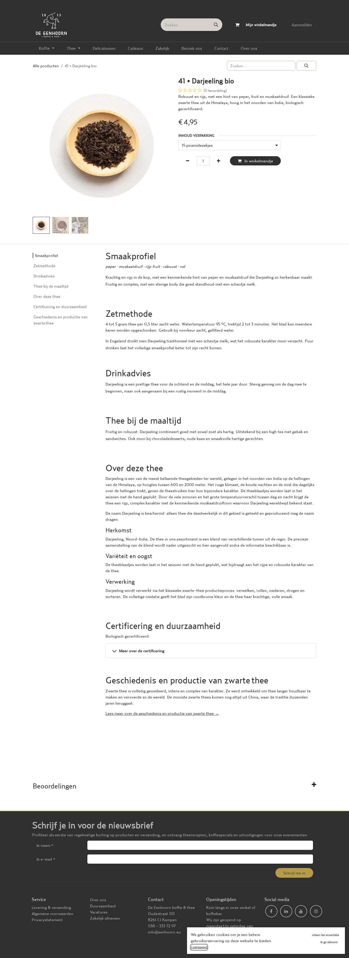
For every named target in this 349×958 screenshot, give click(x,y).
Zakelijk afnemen (105, 918)
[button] (39, 146)
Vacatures (98, 912)
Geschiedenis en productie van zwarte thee (60, 319)
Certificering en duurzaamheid (60, 306)
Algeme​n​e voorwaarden (52, 913)
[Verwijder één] (187, 160)
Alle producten (46, 65)
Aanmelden (302, 24)
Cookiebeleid (199, 947)
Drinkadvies (43, 276)
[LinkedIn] (286, 911)
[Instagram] (316, 911)
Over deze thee (46, 296)
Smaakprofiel (46, 255)
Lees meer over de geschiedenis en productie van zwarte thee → (162, 713)
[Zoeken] (216, 24)
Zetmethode (44, 265)
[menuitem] (47, 48)
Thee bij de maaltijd (50, 286)
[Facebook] (271, 911)
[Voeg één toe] (218, 160)
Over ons (98, 899)
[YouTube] (301, 911)
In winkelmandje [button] (258, 161)
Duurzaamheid (103, 906)
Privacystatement (47, 919)
